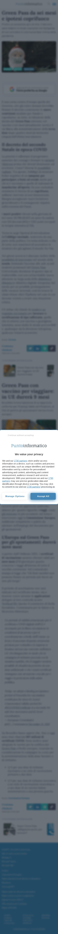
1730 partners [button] (20, 461)
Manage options (15, 496)
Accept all (43, 496)
